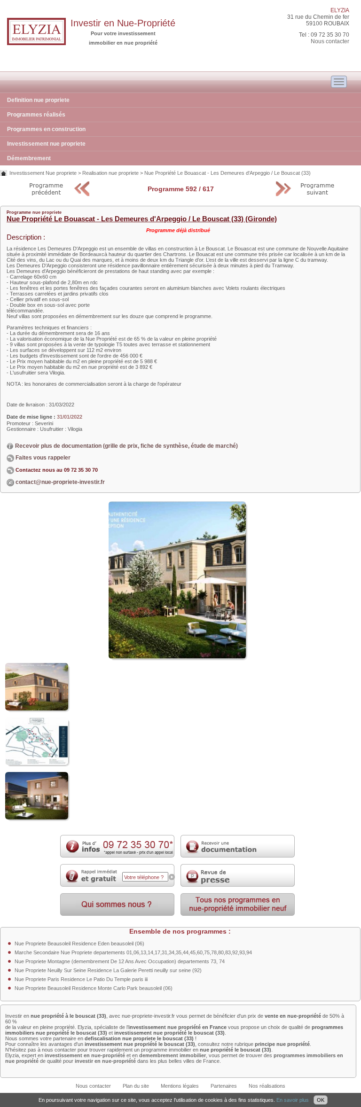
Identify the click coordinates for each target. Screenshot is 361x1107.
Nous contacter (330, 41)
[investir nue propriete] (36, 43)
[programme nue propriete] (237, 914)
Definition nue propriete (38, 100)
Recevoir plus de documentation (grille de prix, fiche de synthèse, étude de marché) (126, 446)
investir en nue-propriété (105, 1061)
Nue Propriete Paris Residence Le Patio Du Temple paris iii (81, 979)
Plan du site (136, 1086)
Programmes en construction (46, 129)
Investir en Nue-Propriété (123, 23)
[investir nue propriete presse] (237, 885)
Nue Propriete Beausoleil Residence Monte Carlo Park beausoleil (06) (94, 988)
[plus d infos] (117, 855)
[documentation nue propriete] (237, 855)
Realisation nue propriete (110, 173)
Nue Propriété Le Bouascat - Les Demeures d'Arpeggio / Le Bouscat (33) (227, 173)
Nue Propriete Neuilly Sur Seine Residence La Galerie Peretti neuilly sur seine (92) (108, 970)
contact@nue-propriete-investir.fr (60, 482)
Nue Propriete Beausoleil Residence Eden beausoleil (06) (79, 943)
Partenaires (224, 1086)
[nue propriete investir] (117, 914)
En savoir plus (292, 1100)
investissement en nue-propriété (85, 1055)
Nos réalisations (267, 1086)
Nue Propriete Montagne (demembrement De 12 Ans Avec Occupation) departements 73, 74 (120, 961)
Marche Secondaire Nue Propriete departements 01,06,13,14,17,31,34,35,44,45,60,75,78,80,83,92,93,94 (133, 952)
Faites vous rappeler (42, 457)
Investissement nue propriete (46, 143)
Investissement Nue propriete (43, 173)
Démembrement (29, 158)
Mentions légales (180, 1086)
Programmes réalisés (36, 114)
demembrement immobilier (172, 1055)
